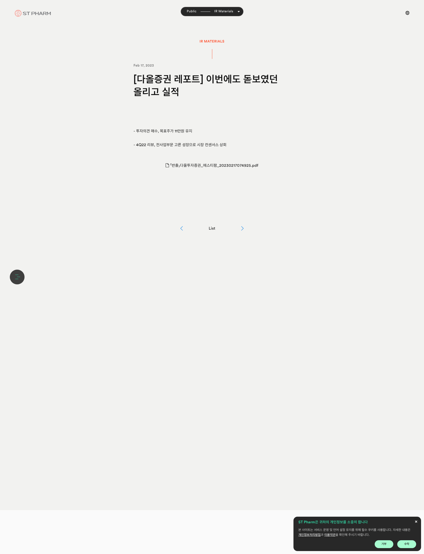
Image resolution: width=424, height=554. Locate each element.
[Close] (416, 522)
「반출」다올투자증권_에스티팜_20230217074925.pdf (213, 165)
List (212, 228)
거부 (384, 544)
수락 (406, 544)
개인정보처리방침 (309, 535)
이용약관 (329, 535)
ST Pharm (33, 13)
